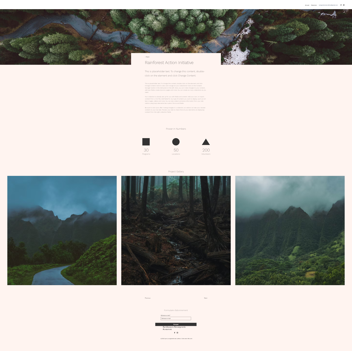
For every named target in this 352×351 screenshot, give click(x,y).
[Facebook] (341, 5)
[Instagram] (344, 5)
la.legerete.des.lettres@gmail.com (328, 5)
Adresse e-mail (165, 315)
